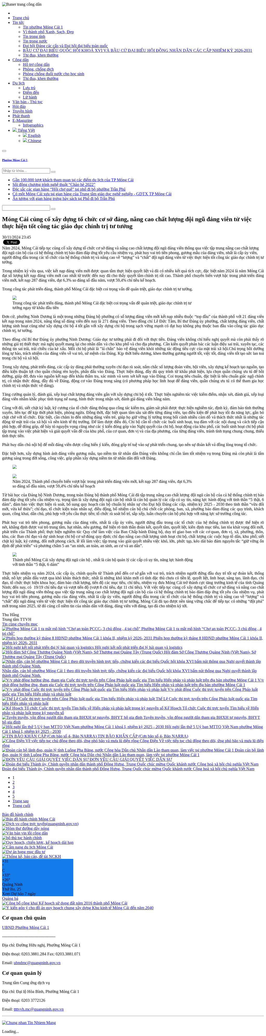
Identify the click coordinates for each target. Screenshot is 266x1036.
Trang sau (20, 801)
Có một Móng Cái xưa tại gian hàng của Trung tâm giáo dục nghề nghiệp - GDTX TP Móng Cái (91, 194)
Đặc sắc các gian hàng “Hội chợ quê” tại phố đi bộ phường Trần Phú (68, 189)
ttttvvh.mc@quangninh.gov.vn (39, 1009)
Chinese (34, 140)
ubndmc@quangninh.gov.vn (37, 963)
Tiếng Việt (26, 130)
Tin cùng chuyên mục (20, 624)
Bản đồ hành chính (17, 814)
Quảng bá (10, 898)
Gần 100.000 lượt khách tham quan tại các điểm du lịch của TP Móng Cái (73, 180)
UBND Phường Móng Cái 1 (25, 927)
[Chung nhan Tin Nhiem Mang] (29, 1022)
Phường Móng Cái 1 (15, 160)
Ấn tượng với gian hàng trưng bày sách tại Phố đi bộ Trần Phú (63, 198)
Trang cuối (21, 805)
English (34, 135)
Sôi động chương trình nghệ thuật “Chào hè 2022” (53, 184)
